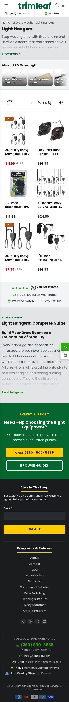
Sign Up (34, 529)
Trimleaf (21, 686)
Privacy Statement (35, 605)
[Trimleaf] (34, 5)
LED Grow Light (23, 23)
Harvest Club (35, 575)
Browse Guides (34, 465)
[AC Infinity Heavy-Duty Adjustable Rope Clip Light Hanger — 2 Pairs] (18, 130)
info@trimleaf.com (37, 656)
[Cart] (63, 5)
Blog (34, 570)
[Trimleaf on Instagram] (37, 621)
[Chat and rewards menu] (63, 351)
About (34, 558)
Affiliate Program (34, 611)
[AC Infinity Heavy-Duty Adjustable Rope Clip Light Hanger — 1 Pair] (18, 236)
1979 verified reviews (45, 668)
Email (8, 508)
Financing (34, 581)
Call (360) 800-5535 (34, 452)
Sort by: (9, 102)
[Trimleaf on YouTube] (30, 621)
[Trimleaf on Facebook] (23, 621)
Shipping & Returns (35, 599)
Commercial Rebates (34, 587)
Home (6, 23)
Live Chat (18, 662)
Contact (34, 564)
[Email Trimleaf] (44, 621)
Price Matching (34, 593)
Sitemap (32, 686)
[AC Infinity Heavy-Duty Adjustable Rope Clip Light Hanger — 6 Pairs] (50, 183)
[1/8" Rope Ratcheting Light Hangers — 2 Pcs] (50, 236)
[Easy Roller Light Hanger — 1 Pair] (50, 130)
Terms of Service (48, 686)
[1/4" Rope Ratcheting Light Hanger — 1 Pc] (18, 183)
